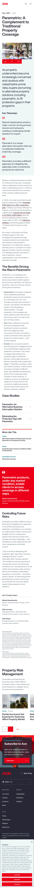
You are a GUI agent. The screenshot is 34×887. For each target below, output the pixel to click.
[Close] (32, 842)
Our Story (5, 794)
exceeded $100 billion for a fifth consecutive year (16, 205)
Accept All (17, 884)
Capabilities (20, 794)
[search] (25, 3)
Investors (5, 801)
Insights (19, 801)
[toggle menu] (31, 4)
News (4, 805)
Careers (5, 798)
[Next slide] (10, 729)
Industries (19, 798)
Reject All (17, 879)
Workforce (5, 827)
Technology (6, 820)
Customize (17, 875)
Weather (5, 823)
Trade (4, 816)
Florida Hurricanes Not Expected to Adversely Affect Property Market (13, 716)
